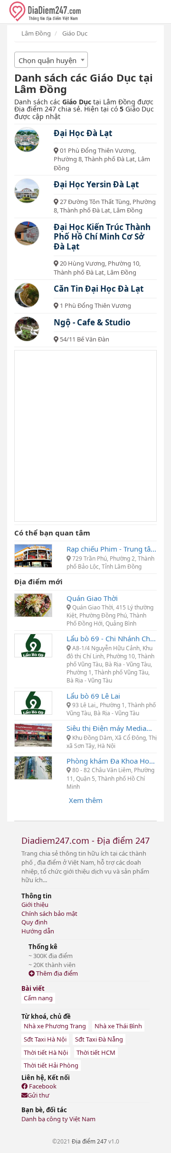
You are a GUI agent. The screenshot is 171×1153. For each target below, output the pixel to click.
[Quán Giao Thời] (33, 604)
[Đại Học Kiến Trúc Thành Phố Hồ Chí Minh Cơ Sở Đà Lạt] (26, 233)
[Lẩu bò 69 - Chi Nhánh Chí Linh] (33, 644)
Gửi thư (38, 1095)
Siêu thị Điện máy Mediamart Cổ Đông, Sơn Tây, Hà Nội (111, 728)
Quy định (34, 922)
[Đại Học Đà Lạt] (26, 139)
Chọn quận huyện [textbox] (47, 60)
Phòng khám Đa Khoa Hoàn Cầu (111, 761)
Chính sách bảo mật (49, 913)
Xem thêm (86, 800)
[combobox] (51, 60)
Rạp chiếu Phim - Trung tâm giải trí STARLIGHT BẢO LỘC (111, 548)
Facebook (42, 1086)
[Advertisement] (85, 436)
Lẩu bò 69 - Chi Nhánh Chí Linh (111, 638)
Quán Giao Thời (92, 598)
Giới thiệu (34, 904)
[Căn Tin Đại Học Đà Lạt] (26, 295)
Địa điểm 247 (89, 1141)
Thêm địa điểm (56, 973)
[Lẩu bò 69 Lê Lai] (33, 702)
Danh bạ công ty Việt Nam (58, 1119)
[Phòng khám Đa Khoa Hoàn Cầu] (33, 767)
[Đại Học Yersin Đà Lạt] (26, 190)
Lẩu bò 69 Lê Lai (93, 696)
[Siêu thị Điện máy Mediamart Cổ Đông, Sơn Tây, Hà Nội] (33, 734)
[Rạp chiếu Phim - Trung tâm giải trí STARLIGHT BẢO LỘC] (33, 555)
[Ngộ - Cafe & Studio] (26, 328)
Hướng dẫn (37, 931)
